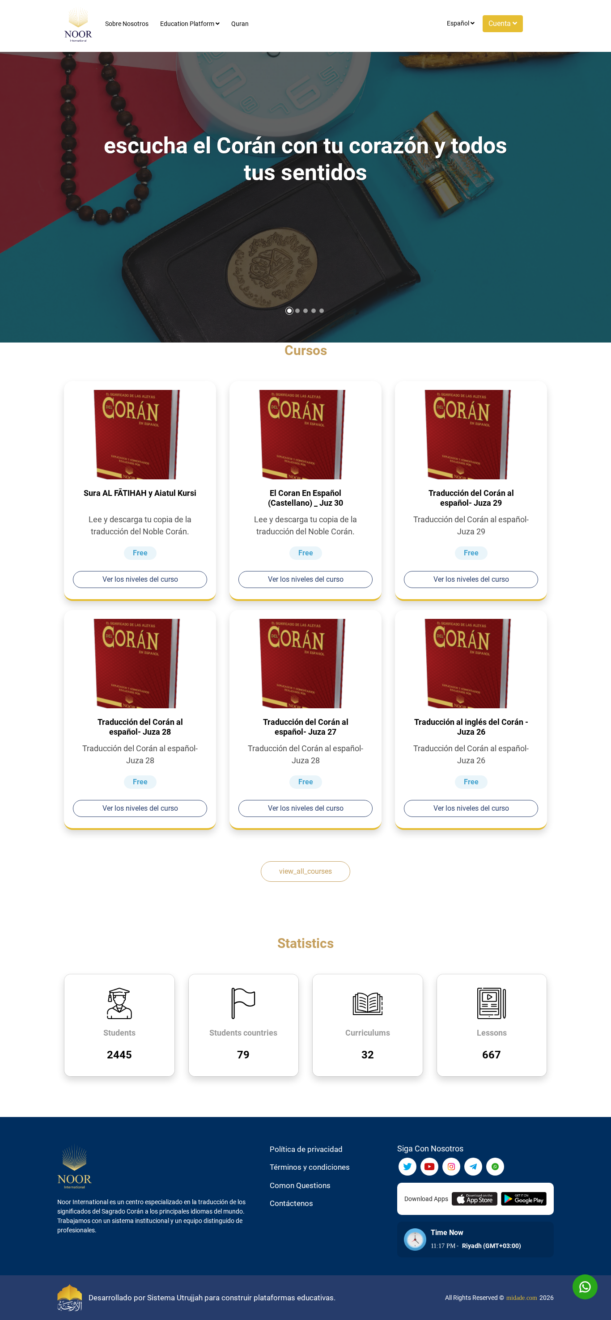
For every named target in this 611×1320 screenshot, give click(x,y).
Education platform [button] (188, 23)
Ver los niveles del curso (140, 579)
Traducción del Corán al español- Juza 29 (471, 498)
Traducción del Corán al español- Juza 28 (140, 726)
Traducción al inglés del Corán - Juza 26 (471, 726)
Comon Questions (300, 1185)
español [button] (459, 23)
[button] (322, 311)
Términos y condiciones (310, 1167)
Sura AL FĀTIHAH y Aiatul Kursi (140, 493)
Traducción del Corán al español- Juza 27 (305, 726)
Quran (240, 23)
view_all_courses (305, 871)
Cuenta (500, 23)
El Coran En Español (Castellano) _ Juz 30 (305, 498)
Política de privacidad (306, 1149)
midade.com (521, 1298)
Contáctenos (291, 1203)
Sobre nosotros (127, 23)
